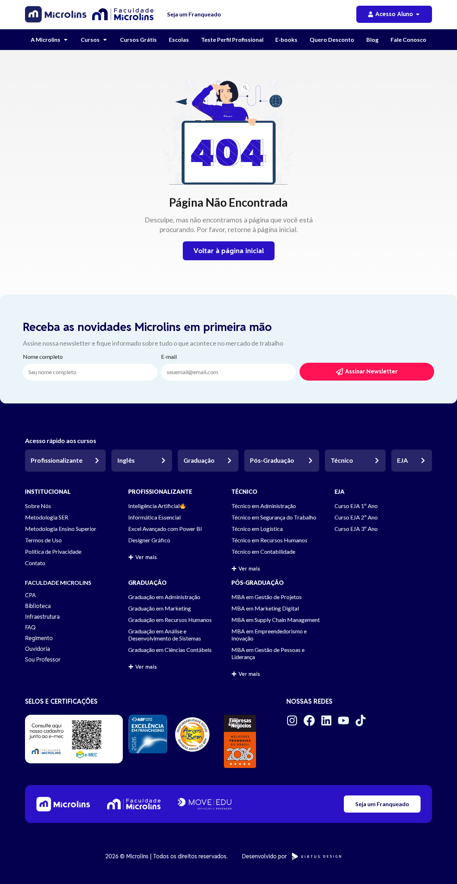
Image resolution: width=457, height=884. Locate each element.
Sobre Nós (38, 505)
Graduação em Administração (164, 596)
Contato (35, 562)
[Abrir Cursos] (105, 39)
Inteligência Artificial (154, 505)
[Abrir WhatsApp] (439, 866)
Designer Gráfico (149, 540)
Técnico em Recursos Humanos (269, 540)
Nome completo (43, 357)
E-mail (169, 357)
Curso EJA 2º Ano (356, 517)
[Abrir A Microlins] (66, 39)
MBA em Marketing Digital (265, 608)
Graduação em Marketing (159, 608)
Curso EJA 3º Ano (356, 528)
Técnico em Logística (257, 528)
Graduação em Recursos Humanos (170, 619)
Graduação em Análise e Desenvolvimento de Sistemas (164, 635)
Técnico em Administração (263, 505)
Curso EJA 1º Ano (356, 505)
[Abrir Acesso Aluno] (418, 14)
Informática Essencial (154, 517)
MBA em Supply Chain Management (275, 619)
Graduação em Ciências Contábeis (170, 649)
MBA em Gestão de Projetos (266, 596)
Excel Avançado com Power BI (165, 528)
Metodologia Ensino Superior (60, 528)
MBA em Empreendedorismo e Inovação (269, 635)
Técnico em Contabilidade (263, 551)
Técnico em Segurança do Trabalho (273, 517)
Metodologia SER (46, 517)
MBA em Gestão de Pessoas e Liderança (268, 653)
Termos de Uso (43, 540)
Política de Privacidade (53, 551)
